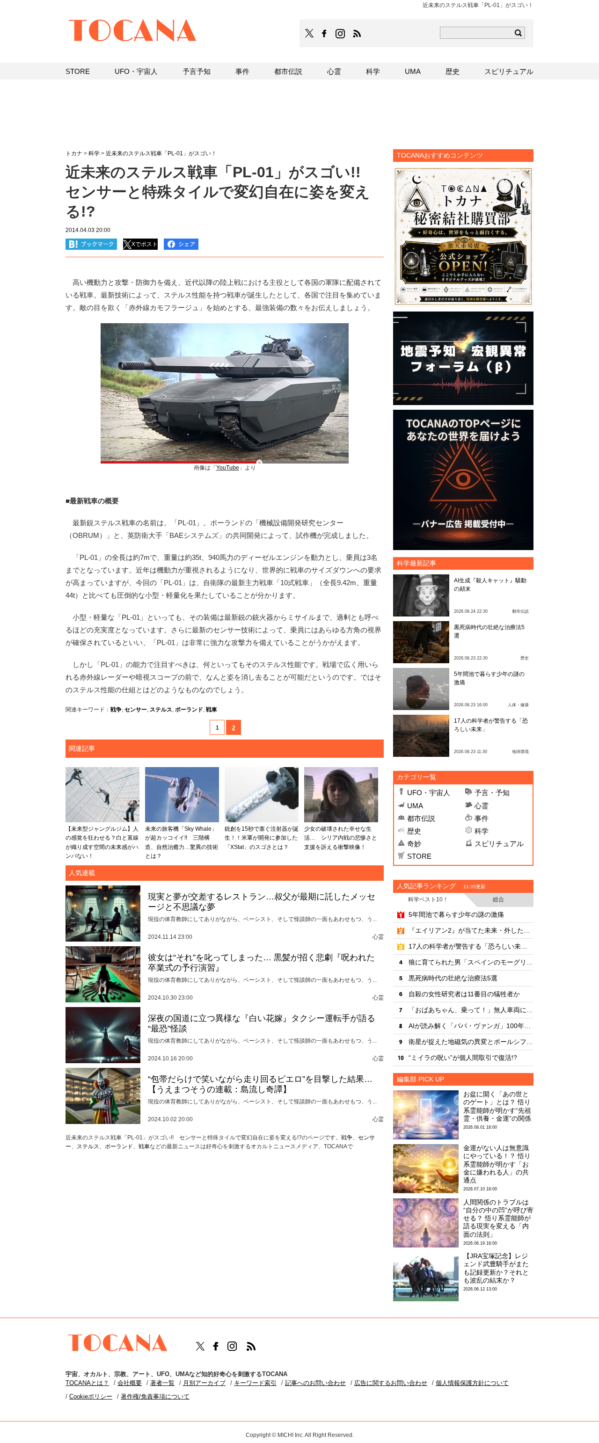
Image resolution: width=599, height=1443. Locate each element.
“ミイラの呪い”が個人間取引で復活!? (463, 1057)
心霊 (482, 806)
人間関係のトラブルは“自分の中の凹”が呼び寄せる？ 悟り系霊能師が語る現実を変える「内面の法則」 (498, 1218)
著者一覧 (162, 1382)
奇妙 (414, 844)
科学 (482, 831)
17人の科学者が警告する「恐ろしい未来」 (471, 946)
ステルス (161, 709)
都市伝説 (421, 818)
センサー (135, 709)
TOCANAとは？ (87, 1382)
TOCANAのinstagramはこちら (341, 33)
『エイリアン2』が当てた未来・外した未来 (471, 930)
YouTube (227, 467)
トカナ (74, 153)
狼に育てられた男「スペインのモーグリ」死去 (471, 962)
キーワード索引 (255, 1382)
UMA (415, 806)
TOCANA (133, 32)
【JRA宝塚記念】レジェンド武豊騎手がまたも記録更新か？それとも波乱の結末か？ (496, 1268)
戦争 (116, 709)
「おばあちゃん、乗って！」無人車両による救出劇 (471, 1010)
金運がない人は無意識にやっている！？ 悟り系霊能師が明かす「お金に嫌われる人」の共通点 (497, 1164)
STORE (419, 856)
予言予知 (197, 71)
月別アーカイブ (204, 1382)
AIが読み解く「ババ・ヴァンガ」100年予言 (471, 1026)
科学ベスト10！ (428, 899)
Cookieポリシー (90, 1396)
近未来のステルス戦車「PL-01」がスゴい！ (161, 153)
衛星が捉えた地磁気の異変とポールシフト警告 (471, 1041)
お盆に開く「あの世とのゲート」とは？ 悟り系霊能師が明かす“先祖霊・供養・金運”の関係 (497, 1106)
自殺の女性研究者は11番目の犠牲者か (464, 994)
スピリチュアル (499, 844)
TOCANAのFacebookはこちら (324, 33)
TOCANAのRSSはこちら (357, 33)
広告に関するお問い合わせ (390, 1382)
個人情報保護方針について (472, 1382)
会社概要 (129, 1382)
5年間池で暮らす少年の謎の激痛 (456, 914)
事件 (482, 818)
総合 (498, 899)
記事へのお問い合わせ (315, 1382)
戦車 (211, 709)
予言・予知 (492, 793)
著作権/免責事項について (155, 1396)
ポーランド (189, 709)
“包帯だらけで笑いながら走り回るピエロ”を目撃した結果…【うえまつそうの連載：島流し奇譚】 (260, 1084)
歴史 (414, 831)
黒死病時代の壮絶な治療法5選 (453, 978)
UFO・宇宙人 (428, 793)
